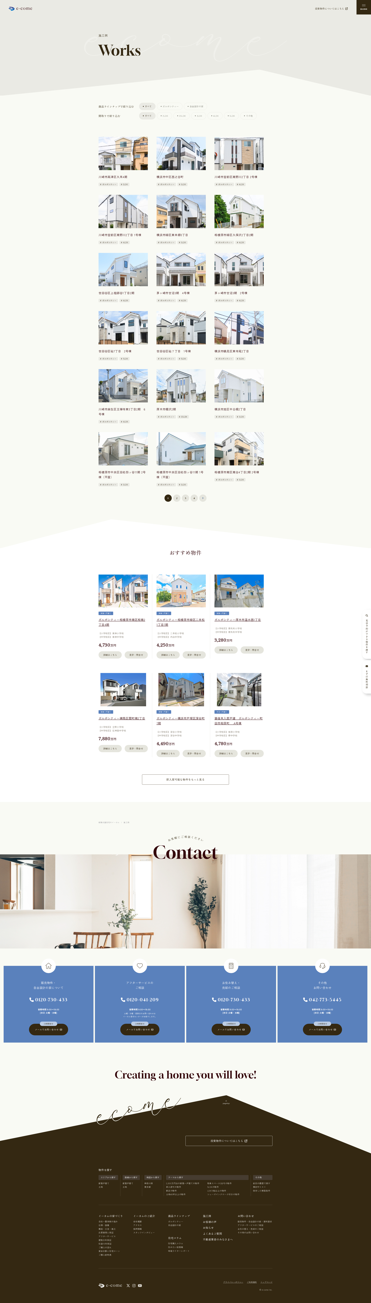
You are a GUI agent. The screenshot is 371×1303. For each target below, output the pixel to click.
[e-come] (20, 9)
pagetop (226, 1103)
